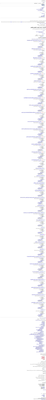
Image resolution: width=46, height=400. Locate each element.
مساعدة (43, 2)
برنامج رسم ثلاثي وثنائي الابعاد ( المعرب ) (36, 159)
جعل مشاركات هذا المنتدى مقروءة (39, 31)
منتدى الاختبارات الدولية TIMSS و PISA (38, 332)
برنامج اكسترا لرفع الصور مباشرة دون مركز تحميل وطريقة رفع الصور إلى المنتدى (31, 128)
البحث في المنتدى (43, 33)
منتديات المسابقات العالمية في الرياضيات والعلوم (38, 346)
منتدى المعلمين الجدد (41, 350)
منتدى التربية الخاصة (41, 351)
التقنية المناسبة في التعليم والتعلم (37, 57)
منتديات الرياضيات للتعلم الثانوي (40, 338)
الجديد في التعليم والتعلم (40, 333)
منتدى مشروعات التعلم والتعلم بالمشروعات (38, 335)
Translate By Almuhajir (43, 399)
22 (40, 43)
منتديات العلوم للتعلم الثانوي (40, 341)
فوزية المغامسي (40, 41)
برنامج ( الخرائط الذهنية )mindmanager (36, 48)
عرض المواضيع (41, 35)
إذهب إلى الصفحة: (42, 24)
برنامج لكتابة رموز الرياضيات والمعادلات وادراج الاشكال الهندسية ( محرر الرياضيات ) (33, 212)
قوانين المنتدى (44, 389)
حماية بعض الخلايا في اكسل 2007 (40, 168)
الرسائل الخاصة (42, 322)
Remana (41, 191)
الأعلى (43, 396)
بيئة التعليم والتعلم (42, 16)
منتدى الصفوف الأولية (38, 337)
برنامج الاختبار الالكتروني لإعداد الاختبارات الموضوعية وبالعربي (33, 136)
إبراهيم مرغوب (40, 169)
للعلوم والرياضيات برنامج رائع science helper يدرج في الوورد (34, 89)
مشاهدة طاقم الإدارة (40, 10)
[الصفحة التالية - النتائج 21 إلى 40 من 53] (41, 23)
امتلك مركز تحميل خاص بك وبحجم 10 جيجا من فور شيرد (34, 121)
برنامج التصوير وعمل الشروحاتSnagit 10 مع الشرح (37, 287)
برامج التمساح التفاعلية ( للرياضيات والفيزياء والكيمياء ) (37, 279)
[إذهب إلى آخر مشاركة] (38, 47)
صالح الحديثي (40, 198)
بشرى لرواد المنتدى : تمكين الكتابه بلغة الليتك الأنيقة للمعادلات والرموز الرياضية (31, 112)
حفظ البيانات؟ (42, 4)
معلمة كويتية (40, 250)
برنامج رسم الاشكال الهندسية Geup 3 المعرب (35, 73)
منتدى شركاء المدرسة (41, 345)
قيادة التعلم (42, 331)
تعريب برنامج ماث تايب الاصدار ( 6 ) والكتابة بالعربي (37, 302)
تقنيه (41, 228)
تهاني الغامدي (40, 257)
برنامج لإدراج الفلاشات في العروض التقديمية (35, 66)
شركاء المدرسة (42, 344)
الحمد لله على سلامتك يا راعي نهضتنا (39, 327)
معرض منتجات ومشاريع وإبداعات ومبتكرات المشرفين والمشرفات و (36, 334)
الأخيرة (40, 23)
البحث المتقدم (43, 13)
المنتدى (43, 15)
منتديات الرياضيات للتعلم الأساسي (39, 336)
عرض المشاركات (37, 35)
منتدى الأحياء (40, 343)
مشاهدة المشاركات (39, 64)
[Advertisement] (18, 19)
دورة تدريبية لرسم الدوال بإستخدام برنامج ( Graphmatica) (34, 40)
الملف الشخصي (39, 46)
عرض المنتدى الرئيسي (41, 32)
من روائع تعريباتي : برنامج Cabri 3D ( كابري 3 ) (38, 271)
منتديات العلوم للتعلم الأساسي (40, 339)
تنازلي (43, 369)
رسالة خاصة (40, 119)
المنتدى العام (42, 326)
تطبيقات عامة (41, 8)
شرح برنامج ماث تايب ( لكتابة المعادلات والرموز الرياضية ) (37, 263)
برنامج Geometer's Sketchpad (37, 80)
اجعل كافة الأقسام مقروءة (39, 9)
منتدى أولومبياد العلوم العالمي (39, 347)
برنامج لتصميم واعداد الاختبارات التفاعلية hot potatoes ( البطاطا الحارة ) (32, 97)
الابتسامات (43, 387)
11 (40, 115)
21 (40, 60)
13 (40, 92)
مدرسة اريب (42, 227)
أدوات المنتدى (43, 30)
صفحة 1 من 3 (44, 23)
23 (40, 52)
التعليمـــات (42, 7)
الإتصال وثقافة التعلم (40, 330)
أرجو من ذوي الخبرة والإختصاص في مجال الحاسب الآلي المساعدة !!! (35, 256)
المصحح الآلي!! (41, 234)
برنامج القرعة (42, 309)
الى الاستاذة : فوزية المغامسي (40, 175)
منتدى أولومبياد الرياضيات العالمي (38, 348)
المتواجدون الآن (42, 323)
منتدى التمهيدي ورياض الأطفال (40, 349)
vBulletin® (42, 398)
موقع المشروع (42, 395)
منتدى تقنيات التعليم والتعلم (39, 329)
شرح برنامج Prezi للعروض (40, 205)
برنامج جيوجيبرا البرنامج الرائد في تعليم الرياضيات (38, 294)
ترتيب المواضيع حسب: (43, 365)
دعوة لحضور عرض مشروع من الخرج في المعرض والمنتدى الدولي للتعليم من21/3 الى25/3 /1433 (32, 197)
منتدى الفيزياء (40, 342)
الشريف (41, 113)
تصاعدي (43, 368)
